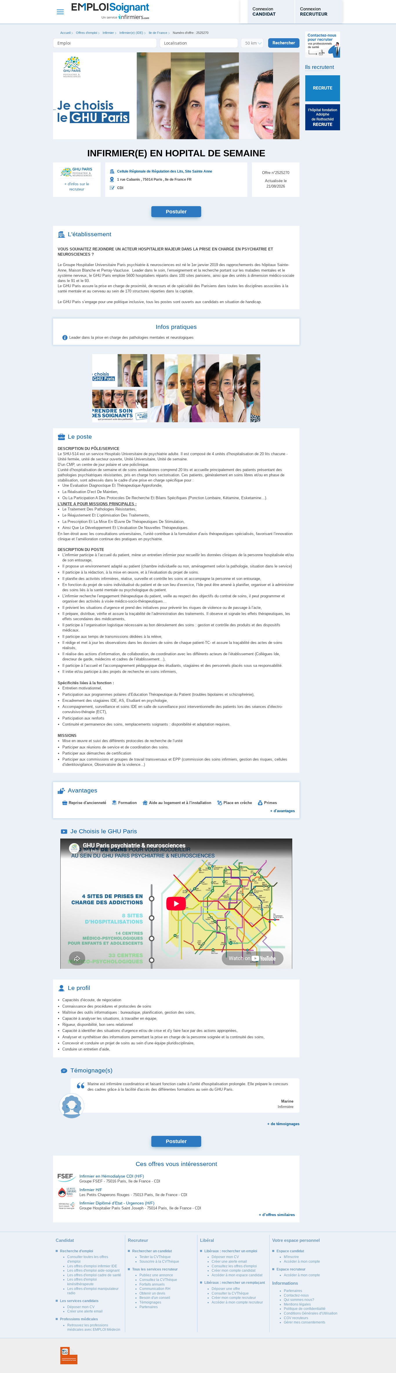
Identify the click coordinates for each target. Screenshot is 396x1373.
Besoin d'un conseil (154, 1298)
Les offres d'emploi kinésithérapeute (82, 1281)
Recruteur (138, 1240)
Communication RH (154, 1289)
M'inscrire (291, 1257)
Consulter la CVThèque (230, 1293)
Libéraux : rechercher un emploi (230, 1251)
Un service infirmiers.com (125, 16)
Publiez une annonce (156, 1275)
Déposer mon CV (81, 1307)
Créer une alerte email (85, 1311)
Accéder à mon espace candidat (237, 1275)
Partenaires (148, 1307)
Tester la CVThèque (155, 1257)
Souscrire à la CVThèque (159, 1262)
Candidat (65, 1240)
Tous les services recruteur (155, 1269)
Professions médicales (79, 1319)
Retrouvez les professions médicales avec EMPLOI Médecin (93, 1327)
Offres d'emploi (86, 32)
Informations (285, 1283)
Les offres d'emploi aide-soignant (93, 1270)
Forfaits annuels (152, 1284)
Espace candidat (290, 1251)
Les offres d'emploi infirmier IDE (92, 1266)
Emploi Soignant (110, 11)
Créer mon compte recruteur (234, 1298)
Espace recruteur (291, 1269)
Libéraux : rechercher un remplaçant (234, 1283)
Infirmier (108, 32)
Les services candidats (79, 1301)
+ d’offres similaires (277, 1215)
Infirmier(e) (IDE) (131, 32)
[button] (205, 388)
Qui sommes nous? (299, 1300)
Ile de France (158, 32)
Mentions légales (297, 1304)
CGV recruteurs (296, 1318)
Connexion (264, 11)
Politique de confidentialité (305, 1309)
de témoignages (283, 1124)
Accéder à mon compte (302, 1262)
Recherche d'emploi (76, 1251)
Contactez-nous (296, 1295)
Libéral (207, 1240)
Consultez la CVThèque (158, 1280)
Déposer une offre (226, 1289)
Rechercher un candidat (152, 1251)
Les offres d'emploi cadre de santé (94, 1275)
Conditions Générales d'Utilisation (310, 1313)
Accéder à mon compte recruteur (237, 1302)
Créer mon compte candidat (233, 1270)
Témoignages (150, 1302)
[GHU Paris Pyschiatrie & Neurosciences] (76, 176)
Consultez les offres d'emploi (234, 1266)
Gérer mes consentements (304, 1322)
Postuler (176, 212)
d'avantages (282, 811)
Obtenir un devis (152, 1293)
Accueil (65, 32)
